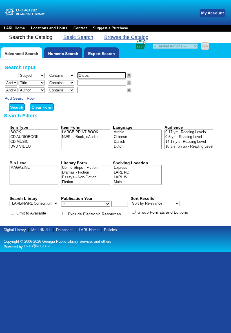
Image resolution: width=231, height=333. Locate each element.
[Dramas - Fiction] (85, 172)
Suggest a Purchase (110, 28)
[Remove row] (129, 76)
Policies (110, 230)
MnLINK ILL (41, 230)
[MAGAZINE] (34, 167)
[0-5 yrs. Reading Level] (189, 137)
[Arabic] (137, 132)
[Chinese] (137, 137)
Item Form (70, 127)
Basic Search (78, 37)
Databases (65, 230)
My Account (212, 13)
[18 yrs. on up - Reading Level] (189, 146)
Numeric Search (63, 53)
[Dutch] (137, 146)
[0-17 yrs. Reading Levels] (189, 132)
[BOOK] (34, 132)
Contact (80, 28)
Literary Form (74, 163)
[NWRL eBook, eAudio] (85, 137)
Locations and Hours (49, 28)
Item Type (19, 127)
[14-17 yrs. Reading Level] (189, 141)
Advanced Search (21, 53)
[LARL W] (137, 177)
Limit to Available (31, 213)
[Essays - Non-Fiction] (85, 177)
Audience (174, 127)
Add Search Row (20, 98)
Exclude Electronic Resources (94, 214)
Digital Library (15, 230)
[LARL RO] (137, 172)
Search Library (23, 198)
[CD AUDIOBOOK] (34, 137)
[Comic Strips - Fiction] (85, 167)
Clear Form (42, 107)
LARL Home (14, 28)
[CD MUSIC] (34, 141)
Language (122, 127)
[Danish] (137, 141)
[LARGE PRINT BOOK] (85, 132)
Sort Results (142, 198)
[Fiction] (85, 182)
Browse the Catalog (126, 37)
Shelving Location (130, 163)
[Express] (137, 167)
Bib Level (19, 163)
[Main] (137, 182)
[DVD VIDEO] (34, 146)
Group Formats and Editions (162, 212)
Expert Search (101, 53)
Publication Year (76, 198)
